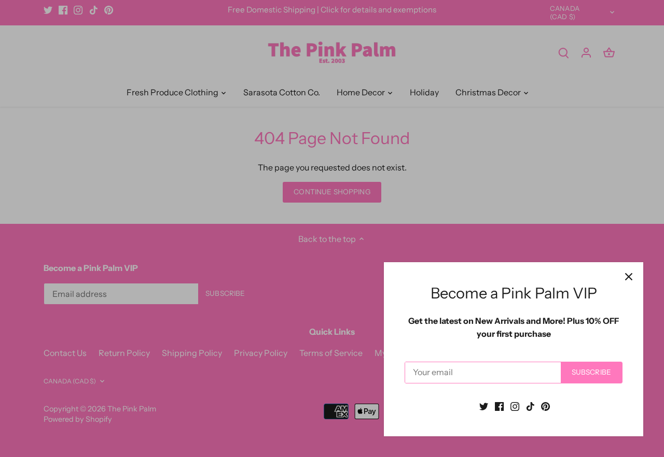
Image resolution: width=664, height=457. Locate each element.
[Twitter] (483, 405)
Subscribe (591, 372)
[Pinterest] (545, 405)
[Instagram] (514, 405)
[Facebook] (499, 405)
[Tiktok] (530, 405)
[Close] (628, 276)
